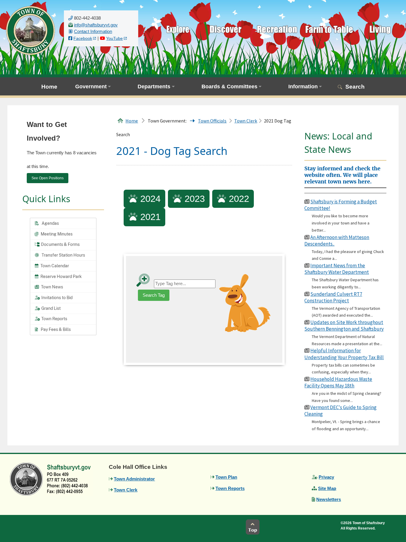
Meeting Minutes (56, 234)
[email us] (96, 24)
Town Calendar (54, 265)
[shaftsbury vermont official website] (30, 29)
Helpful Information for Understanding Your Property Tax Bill (344, 353)
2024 (149, 199)
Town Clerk (245, 121)
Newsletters (328, 499)
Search (355, 87)
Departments (154, 86)
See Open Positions (48, 178)
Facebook (82, 38)
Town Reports (53, 318)
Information (303, 86)
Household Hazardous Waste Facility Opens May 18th (338, 382)
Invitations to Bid (56, 297)
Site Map (327, 488)
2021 (149, 217)
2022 (237, 199)
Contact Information (93, 31)
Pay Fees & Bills (55, 329)
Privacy (326, 477)
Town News (51, 287)
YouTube (114, 38)
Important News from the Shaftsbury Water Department (336, 268)
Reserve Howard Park (61, 276)
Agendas (50, 223)
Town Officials (212, 121)
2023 (193, 199)
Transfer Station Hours (63, 255)
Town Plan (226, 477)
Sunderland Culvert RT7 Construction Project (333, 297)
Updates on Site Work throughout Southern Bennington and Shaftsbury (344, 325)
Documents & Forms (60, 244)
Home (49, 87)
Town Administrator (134, 478)
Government (91, 86)
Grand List (50, 308)
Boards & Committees (229, 86)
